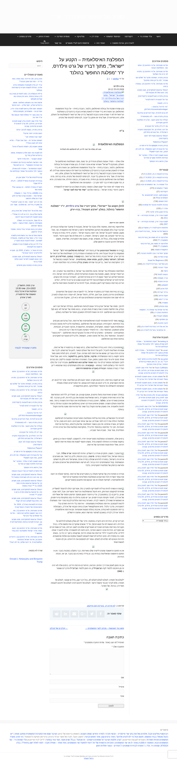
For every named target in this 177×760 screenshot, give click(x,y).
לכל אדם (164, 289)
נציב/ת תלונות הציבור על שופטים (155, 205)
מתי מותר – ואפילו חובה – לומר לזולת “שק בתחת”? (44, 743)
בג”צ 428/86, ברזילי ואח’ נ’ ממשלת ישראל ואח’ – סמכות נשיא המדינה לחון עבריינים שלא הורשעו (27, 195)
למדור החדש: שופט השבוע (92, 734)
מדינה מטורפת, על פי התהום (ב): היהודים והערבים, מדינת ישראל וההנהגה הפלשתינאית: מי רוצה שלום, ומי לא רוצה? (25, 539)
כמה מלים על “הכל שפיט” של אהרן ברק (27, 211)
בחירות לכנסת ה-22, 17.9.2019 (155, 177)
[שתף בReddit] (56, 614)
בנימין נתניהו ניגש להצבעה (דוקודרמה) (153, 96)
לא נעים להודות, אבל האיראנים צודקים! (152, 113)
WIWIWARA (163, 406)
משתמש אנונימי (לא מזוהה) (157, 395)
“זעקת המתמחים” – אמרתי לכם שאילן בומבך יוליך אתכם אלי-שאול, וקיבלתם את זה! (152, 344)
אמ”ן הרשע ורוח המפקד (158, 161)
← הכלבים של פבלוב (59, 628)
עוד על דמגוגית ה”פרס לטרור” (156, 99)
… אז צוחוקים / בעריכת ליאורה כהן (154, 330)
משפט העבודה (162, 316)
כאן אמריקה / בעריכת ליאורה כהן (155, 264)
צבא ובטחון (163, 306)
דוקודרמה (129, 36)
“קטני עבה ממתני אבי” (33, 137)
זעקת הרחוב (163, 296)
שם (122, 677)
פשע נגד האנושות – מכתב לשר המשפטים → (104, 628)
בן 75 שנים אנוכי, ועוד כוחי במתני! (60, 740)
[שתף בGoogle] (83, 614)
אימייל (121, 687)
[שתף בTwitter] (92, 614)
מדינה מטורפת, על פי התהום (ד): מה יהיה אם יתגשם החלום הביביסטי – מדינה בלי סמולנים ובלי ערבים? (26, 513)
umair (165, 350)
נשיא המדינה (163, 257)
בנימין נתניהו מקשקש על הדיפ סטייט (154, 145)
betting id (164, 341)
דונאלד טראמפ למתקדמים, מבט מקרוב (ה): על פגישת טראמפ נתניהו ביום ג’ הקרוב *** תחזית (27, 492)
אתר (122, 696)
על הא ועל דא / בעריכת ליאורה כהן (154, 326)
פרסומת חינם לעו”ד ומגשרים (77, 43)
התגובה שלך (118, 647)
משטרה (165, 303)
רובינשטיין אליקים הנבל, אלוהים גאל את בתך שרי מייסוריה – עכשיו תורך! (136, 734)
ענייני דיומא (163, 299)
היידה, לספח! (162, 103)
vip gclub (164, 359)
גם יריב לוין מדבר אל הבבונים (156, 126)
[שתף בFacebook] (100, 614)
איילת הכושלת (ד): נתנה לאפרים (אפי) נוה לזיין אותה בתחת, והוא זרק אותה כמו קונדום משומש (25, 96)
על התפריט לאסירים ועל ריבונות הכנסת (27, 471)
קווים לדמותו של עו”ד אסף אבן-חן (29, 177)
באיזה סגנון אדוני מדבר (159, 212)
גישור (166, 271)
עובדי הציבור (163, 267)
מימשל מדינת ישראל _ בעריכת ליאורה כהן (151, 231)
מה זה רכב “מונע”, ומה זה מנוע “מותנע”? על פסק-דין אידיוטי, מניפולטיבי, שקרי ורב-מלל (26, 204)
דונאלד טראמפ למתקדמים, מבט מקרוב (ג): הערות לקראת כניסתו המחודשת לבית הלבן (26, 522)
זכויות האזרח (163, 281)
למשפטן (164, 285)
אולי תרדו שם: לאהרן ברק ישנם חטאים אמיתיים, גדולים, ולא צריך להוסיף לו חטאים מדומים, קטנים (152, 370)
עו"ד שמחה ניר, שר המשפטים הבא (154, 184)
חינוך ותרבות (163, 323)
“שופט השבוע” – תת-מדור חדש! (29, 159)
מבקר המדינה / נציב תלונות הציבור (154, 253)
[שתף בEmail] (74, 614)
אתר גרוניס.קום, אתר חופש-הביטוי (100, 737)
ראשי (158, 36)
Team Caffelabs (161, 368)
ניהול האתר (88, 758)
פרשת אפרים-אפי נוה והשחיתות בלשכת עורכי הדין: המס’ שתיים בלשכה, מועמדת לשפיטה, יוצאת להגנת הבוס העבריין (26, 238)
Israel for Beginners (156, 260)
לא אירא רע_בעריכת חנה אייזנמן (101, 606)
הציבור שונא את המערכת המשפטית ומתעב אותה (36, 734)
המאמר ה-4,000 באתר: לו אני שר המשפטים (134, 743)
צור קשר (58, 43)
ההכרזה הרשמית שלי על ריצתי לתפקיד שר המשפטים (91, 743)
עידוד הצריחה (162, 292)
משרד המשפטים (161, 188)
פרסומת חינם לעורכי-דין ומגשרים (155, 228)
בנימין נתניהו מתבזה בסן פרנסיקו (29, 265)
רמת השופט (163, 201)
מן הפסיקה (163, 319)
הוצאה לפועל (163, 274)
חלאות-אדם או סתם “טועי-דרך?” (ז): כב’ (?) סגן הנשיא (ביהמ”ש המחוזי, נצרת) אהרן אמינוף (152, 361)
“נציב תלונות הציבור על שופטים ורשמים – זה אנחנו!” (99, 740)
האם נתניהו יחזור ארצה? (32, 133)
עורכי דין (164, 208)
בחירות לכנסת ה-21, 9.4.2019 (156, 174)
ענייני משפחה (162, 278)
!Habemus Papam (160, 142)
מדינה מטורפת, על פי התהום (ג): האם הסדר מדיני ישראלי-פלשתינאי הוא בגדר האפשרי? (27, 530)
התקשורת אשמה (161, 250)
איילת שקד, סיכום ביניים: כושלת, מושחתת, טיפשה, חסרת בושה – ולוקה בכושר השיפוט (27, 223)
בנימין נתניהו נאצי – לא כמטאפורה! (154, 116)
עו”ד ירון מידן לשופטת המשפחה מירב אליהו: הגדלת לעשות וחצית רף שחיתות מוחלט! (27, 87)
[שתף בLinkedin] (65, 614)
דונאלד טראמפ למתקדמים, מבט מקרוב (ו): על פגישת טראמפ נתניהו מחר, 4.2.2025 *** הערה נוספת (27, 483)
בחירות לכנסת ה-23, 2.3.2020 (156, 181)
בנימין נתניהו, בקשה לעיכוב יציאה (29, 130)
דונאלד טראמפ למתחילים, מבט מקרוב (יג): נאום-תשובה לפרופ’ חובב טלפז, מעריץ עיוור (27, 259)
